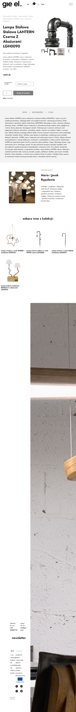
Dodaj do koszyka (23, 93)
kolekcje (12, 660)
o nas (12, 655)
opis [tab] (25, 112)
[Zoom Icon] (57, 31)
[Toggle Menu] (71, 4)
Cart (33, 5)
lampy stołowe (23, 16)
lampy (15, 16)
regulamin (18, 668)
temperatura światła (8, 83)
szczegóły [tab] (38, 112)
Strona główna (7, 16)
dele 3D (19, 655)
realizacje (13, 657)
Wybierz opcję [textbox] (22, 84)
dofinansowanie (20, 676)
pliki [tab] (51, 112)
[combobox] (25, 84)
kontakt (12, 673)
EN (28, 4)
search (38, 5)
